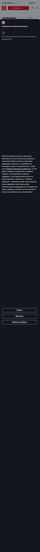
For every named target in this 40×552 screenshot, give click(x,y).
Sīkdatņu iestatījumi (19, 322)
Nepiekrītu (19, 316)
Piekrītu (19, 310)
